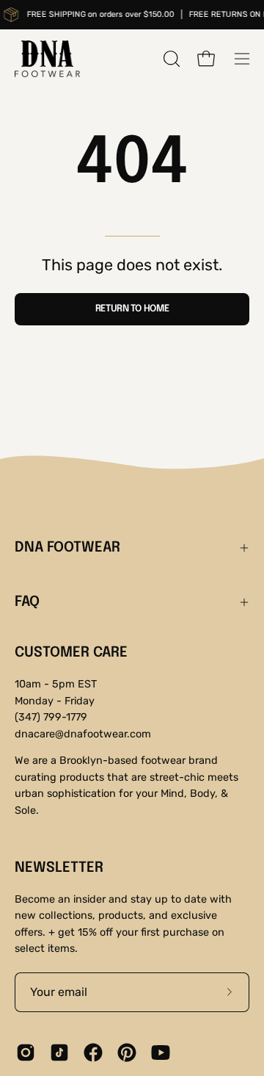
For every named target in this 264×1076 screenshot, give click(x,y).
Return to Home (132, 309)
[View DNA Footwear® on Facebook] (93, 1052)
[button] (170, 58)
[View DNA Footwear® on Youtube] (161, 1052)
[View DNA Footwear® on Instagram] (26, 1052)
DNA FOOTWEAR (67, 548)
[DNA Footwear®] (48, 58)
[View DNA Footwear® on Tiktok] (59, 1052)
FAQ (27, 602)
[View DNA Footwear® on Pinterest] (127, 1052)
